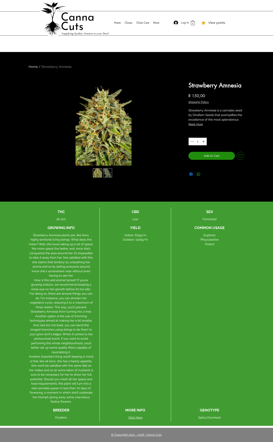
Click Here (135, 417)
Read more (195, 124)
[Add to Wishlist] (240, 156)
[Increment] (203, 141)
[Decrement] (191, 141)
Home (33, 67)
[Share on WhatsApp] (198, 174)
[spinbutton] (197, 141)
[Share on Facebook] (191, 174)
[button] (193, 22)
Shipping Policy (198, 102)
